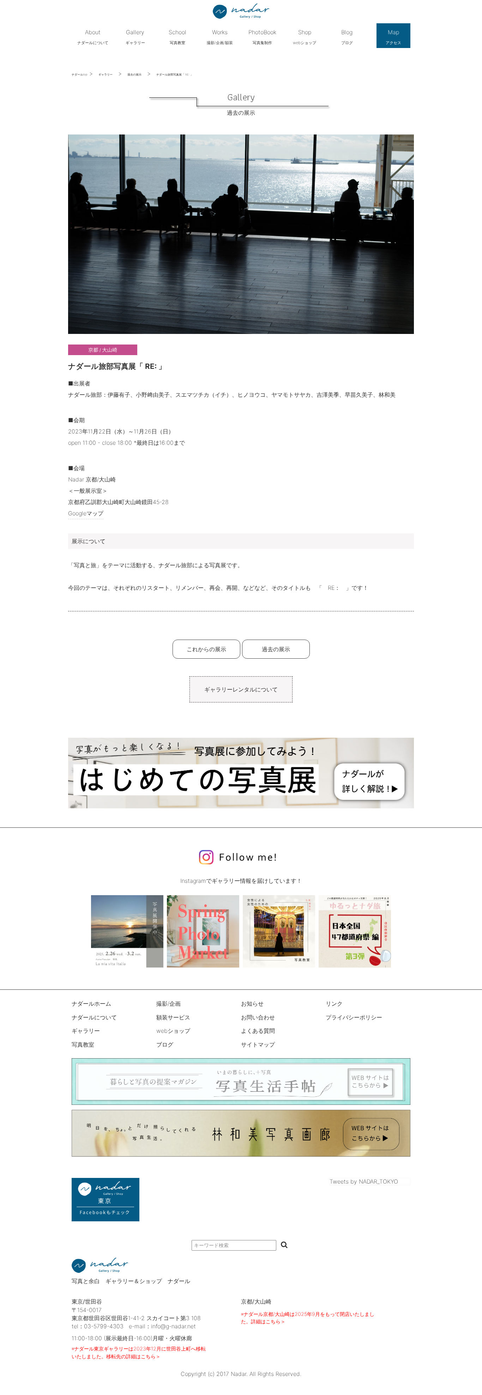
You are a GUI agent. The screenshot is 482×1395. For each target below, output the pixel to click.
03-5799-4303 (103, 1326)
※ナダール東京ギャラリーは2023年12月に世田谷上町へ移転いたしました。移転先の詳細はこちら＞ (139, 1352)
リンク (334, 1003)
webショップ (173, 1031)
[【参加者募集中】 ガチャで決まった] (355, 931)
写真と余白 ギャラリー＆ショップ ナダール (131, 1281)
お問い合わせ (258, 1017)
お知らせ (252, 1003)
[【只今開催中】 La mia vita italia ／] (127, 931)
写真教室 (83, 1044)
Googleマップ (85, 513)
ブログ (164, 1044)
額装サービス (173, 1017)
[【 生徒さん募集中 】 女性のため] (279, 931)
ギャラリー (105, 74)
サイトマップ (258, 1044)
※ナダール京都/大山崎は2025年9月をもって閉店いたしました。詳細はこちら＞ (307, 1318)
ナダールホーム (91, 1003)
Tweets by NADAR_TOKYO (364, 1181)
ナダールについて (94, 1017)
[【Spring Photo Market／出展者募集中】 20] (203, 931)
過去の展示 (134, 74)
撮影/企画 (168, 1003)
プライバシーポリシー (354, 1017)
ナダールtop (80, 74)
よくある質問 (258, 1031)
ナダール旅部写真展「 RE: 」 (174, 74)
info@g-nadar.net (173, 1326)
